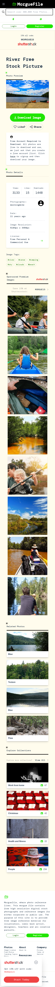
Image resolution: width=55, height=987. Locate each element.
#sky (10, 264)
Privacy (40, 950)
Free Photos (9, 952)
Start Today (21, 979)
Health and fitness (17, 841)
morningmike (17, 205)
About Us (22, 950)
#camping (33, 260)
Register (39, 26)
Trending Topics (11, 954)
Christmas (13, 813)
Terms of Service (40, 953)
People (11, 869)
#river (11, 260)
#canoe (21, 260)
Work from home (16, 785)
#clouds (20, 264)
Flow (10, 738)
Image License (10, 950)
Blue (10, 654)
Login (13, 26)
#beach (31, 264)
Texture (11, 682)
